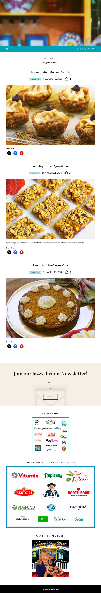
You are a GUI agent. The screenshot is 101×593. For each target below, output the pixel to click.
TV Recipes (35, 79)
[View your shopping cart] (93, 49)
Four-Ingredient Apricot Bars (50, 166)
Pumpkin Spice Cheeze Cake (50, 265)
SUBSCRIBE (50, 397)
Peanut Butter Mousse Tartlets (50, 72)
